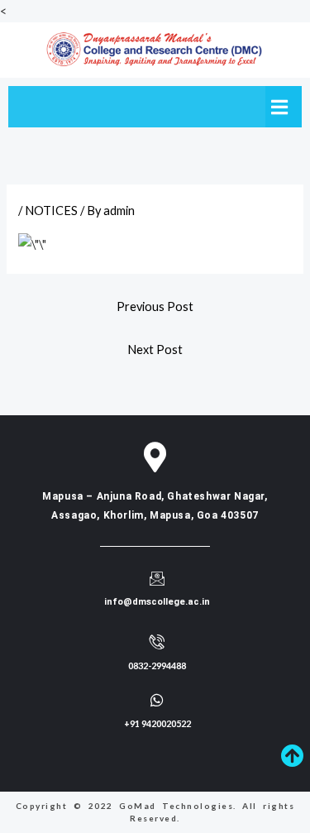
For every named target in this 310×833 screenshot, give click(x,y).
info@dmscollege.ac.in (157, 601)
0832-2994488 (157, 665)
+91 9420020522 (157, 723)
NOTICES (51, 210)
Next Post (155, 349)
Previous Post (155, 306)
